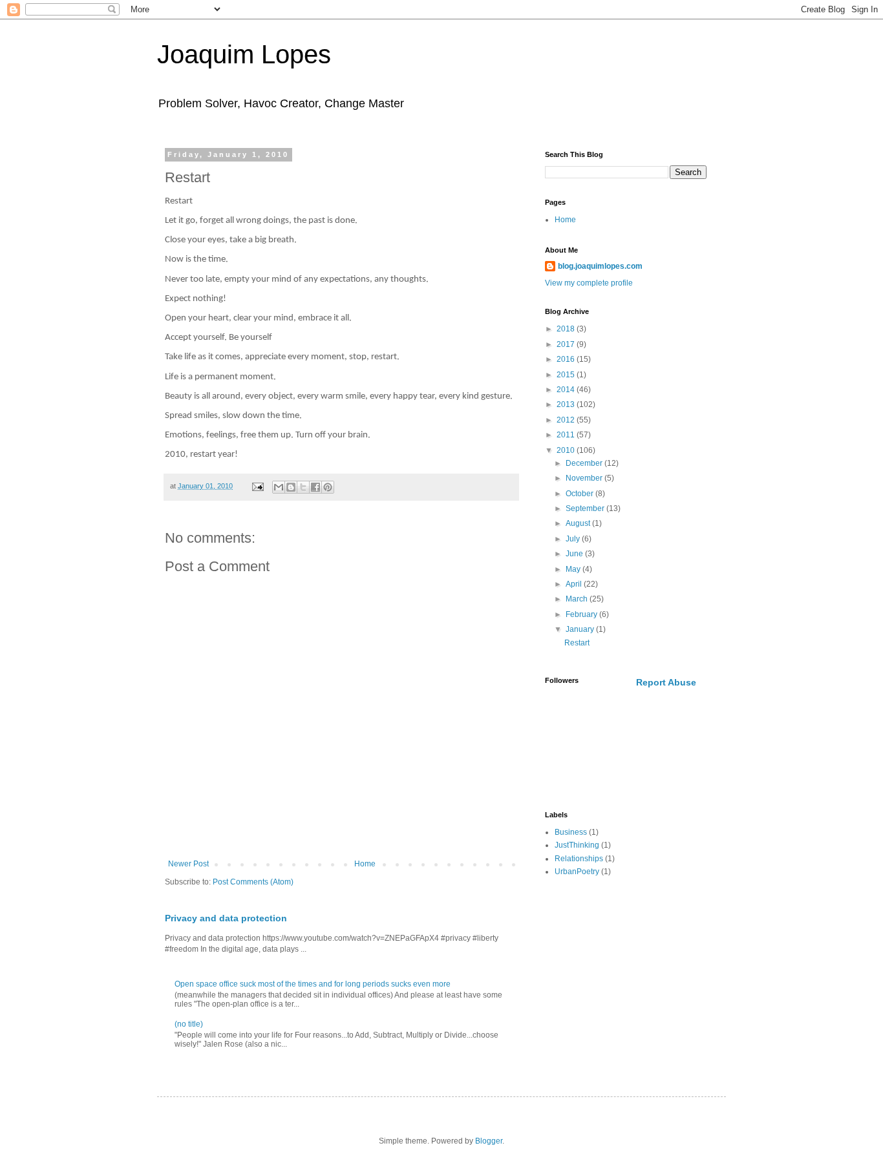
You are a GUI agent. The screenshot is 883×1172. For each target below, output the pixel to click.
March (578, 598)
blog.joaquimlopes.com (600, 266)
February (582, 614)
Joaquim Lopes (244, 54)
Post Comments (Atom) (253, 881)
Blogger (488, 1141)
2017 (567, 344)
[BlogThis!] (290, 487)
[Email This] (278, 487)
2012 (567, 419)
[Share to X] (303, 487)
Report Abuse (666, 682)
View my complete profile (589, 283)
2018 (567, 328)
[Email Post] (257, 486)
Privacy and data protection (226, 918)
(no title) (189, 1024)
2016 (567, 359)
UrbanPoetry (577, 871)
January (581, 629)
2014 (567, 389)
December (585, 463)
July (574, 538)
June (575, 553)
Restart (577, 642)
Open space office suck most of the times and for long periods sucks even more (313, 984)
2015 (567, 374)
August (579, 523)
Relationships (579, 858)
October (580, 493)
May (574, 569)
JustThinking (577, 845)
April (575, 584)
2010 (567, 450)
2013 (567, 404)
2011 (567, 434)
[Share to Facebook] (315, 487)
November (585, 478)
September (586, 508)
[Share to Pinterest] (327, 487)
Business (571, 832)
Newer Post (188, 863)
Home (365, 863)
